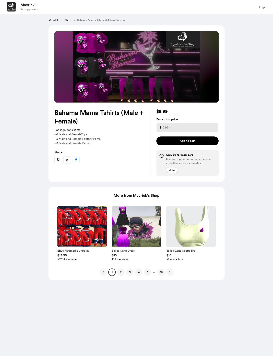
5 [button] (147, 272)
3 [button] (130, 272)
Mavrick (27, 5)
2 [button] (121, 272)
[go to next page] (170, 272)
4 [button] (139, 272)
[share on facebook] (76, 159)
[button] (82, 234)
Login (262, 7)
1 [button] (112, 272)
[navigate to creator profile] (11, 6)
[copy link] (58, 159)
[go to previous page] (103, 272)
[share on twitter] (67, 160)
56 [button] (161, 272)
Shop (68, 20)
